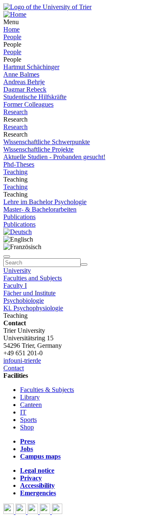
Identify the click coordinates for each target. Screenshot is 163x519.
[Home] (14, 14)
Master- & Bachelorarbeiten (39, 209)
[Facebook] (9, 511)
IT (23, 412)
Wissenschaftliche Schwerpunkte (46, 141)
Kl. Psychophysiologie (33, 308)
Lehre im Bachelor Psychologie (45, 201)
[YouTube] (34, 511)
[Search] (84, 264)
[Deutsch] (17, 231)
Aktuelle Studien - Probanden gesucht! (54, 156)
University (17, 270)
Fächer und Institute (29, 293)
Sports (28, 419)
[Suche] (6, 256)
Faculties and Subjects (32, 278)
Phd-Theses (18, 164)
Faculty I (15, 285)
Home (11, 29)
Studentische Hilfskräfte (34, 96)
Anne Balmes (21, 74)
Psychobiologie (23, 300)
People (12, 36)
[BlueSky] (21, 511)
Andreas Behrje (24, 81)
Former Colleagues (28, 104)
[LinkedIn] (57, 511)
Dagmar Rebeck (24, 89)
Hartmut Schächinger (31, 66)
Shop (27, 427)
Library (30, 397)
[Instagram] (46, 511)
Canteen (31, 404)
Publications (19, 216)
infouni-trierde (22, 360)
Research (15, 111)
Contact (13, 368)
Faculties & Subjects (47, 389)
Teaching (15, 171)
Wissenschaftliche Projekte (38, 149)
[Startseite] (47, 6)
